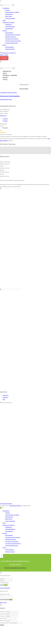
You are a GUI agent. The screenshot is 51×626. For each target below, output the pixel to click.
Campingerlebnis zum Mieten (12, 12)
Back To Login (3, 602)
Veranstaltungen (9, 28)
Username (2, 616)
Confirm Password (4, 623)
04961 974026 (4, 55)
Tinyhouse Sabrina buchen (11, 43)
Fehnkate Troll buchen (10, 36)
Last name (2, 613)
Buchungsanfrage (9, 47)
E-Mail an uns (3, 115)
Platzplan (7, 10)
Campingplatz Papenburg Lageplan (8, 92)
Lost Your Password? (5, 588)
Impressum (5, 397)
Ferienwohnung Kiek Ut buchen (12, 34)
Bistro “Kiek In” (8, 16)
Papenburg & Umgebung (8, 22)
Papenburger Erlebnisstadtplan (10, 96)
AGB (4, 399)
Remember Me (5, 582)
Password (2, 620)
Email (1, 618)
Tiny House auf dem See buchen (13, 40)
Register (2, 625)
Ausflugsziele (8, 24)
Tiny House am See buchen (11, 38)
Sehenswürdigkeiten (10, 26)
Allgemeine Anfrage (10, 49)
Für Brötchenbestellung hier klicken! (15, 568)
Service (4, 45)
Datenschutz (6, 395)
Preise (4, 20)
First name (2, 611)
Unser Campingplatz (10, 18)
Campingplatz (6, 8)
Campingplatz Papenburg (6, 503)
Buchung (5, 30)
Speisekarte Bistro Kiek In (6, 99)
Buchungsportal (9, 14)
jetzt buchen (4, 58)
